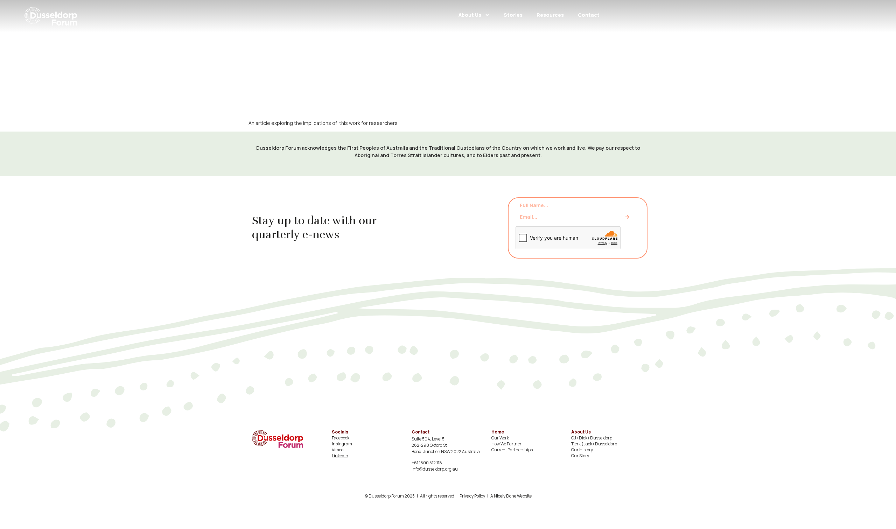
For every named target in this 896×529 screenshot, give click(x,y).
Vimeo (337, 450)
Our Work (500, 438)
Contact (589, 15)
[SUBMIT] (627, 217)
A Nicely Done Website (511, 496)
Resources (550, 15)
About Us (469, 15)
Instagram (342, 444)
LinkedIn (340, 456)
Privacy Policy (472, 496)
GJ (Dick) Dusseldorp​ (591, 438)
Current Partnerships (512, 450)
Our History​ (582, 450)
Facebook (340, 438)
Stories (513, 15)
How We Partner (506, 444)
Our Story (580, 456)
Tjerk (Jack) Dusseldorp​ (594, 444)
